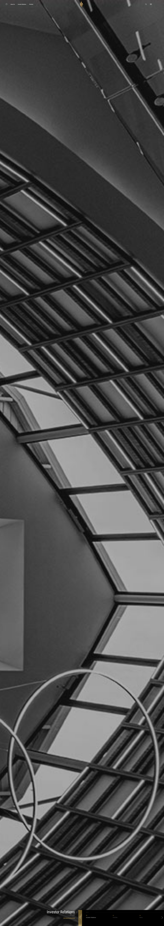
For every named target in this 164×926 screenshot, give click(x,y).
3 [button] (87, 912)
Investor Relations (22, 4)
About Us (13, 4)
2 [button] (86, 912)
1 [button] (86, 912)
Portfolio (31, 4)
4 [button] (88, 912)
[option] (82, 463)
